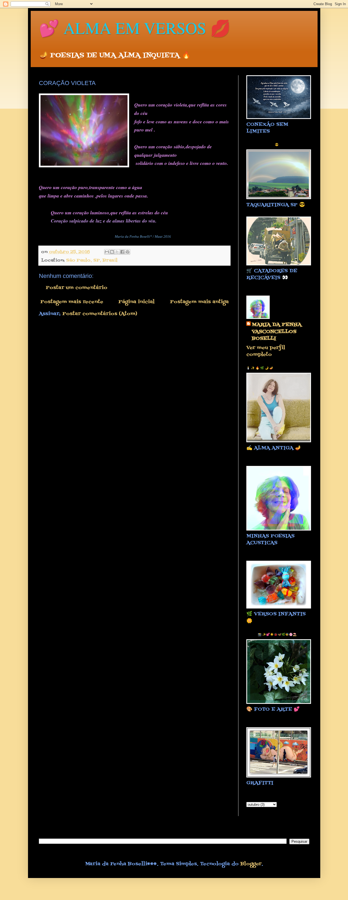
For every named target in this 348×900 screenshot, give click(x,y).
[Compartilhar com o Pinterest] (127, 252)
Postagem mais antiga (199, 302)
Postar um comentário (76, 287)
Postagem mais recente (71, 302)
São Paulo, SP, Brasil (91, 260)
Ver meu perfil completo (265, 351)
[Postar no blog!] (112, 252)
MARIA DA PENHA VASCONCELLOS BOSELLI (277, 331)
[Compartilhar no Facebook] (122, 252)
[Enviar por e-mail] (107, 252)
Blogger (251, 864)
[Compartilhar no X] (117, 252)
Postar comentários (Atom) (99, 314)
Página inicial (136, 302)
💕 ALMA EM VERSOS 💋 (135, 28)
